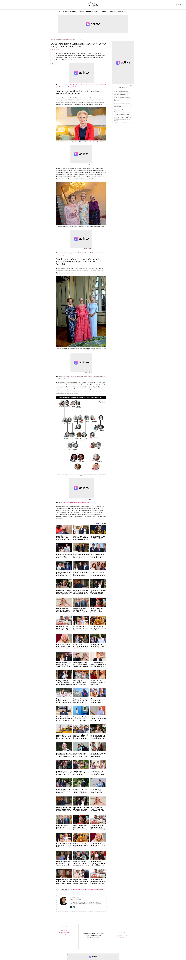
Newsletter (112, 11)
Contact (122, 937)
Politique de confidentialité (64, 932)
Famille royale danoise (69, 39)
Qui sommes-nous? (122, 935)
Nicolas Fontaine (56, 49)
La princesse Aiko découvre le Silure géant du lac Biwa (122, 110)
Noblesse (104, 11)
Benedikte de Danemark (99, 889)
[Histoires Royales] (93, 4)
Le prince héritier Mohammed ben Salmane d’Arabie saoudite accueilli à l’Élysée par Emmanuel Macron (122, 93)
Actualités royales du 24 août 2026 (121, 114)
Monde (81, 11)
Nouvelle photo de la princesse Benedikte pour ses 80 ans (76, 502)
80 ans (67, 889)
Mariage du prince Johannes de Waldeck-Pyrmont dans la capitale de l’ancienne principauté (122, 119)
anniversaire (90, 889)
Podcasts (120, 11)
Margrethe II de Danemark (62, 891)
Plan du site (64, 930)
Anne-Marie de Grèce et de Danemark (78, 889)
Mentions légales (64, 934)
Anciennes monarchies (92, 11)
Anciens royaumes (60, 39)
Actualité (52, 39)
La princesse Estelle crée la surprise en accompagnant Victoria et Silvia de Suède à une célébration (123, 105)
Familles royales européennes (67, 11)
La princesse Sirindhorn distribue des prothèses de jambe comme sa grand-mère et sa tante (123, 99)
